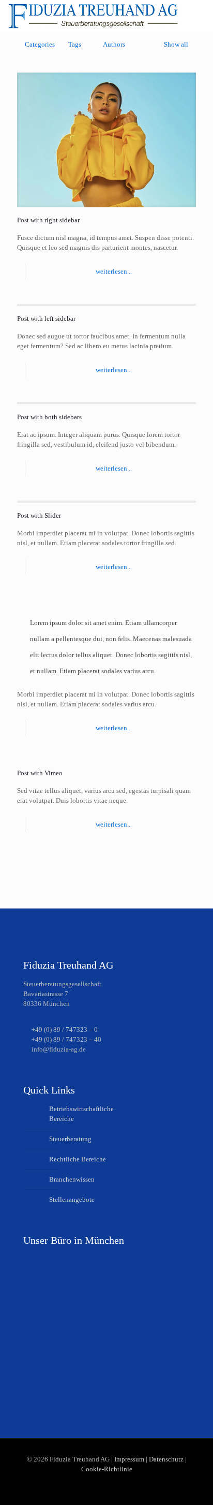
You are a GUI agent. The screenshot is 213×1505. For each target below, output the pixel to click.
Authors (114, 44)
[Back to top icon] (192, 1484)
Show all (176, 44)
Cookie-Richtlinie (106, 1469)
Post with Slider (39, 515)
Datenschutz (166, 1459)
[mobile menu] (199, 15)
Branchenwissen (72, 1179)
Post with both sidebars (49, 417)
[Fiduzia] (93, 16)
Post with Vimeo (40, 773)
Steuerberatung (70, 1139)
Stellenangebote (72, 1199)
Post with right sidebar (48, 220)
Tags (74, 44)
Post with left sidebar (46, 318)
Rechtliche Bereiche (77, 1159)
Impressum (129, 1459)
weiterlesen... (114, 271)
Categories (40, 44)
